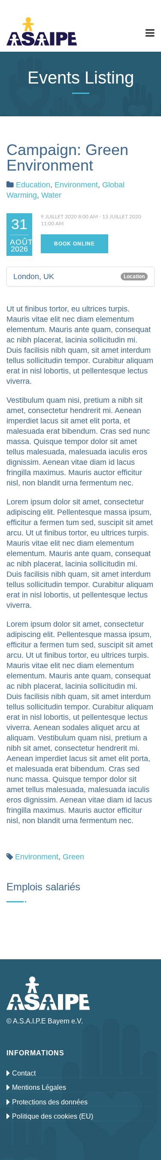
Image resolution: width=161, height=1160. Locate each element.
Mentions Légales (39, 1087)
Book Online (74, 244)
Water (51, 195)
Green (73, 856)
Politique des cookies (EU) (52, 1116)
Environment (76, 184)
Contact (24, 1073)
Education (33, 184)
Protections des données (50, 1102)
